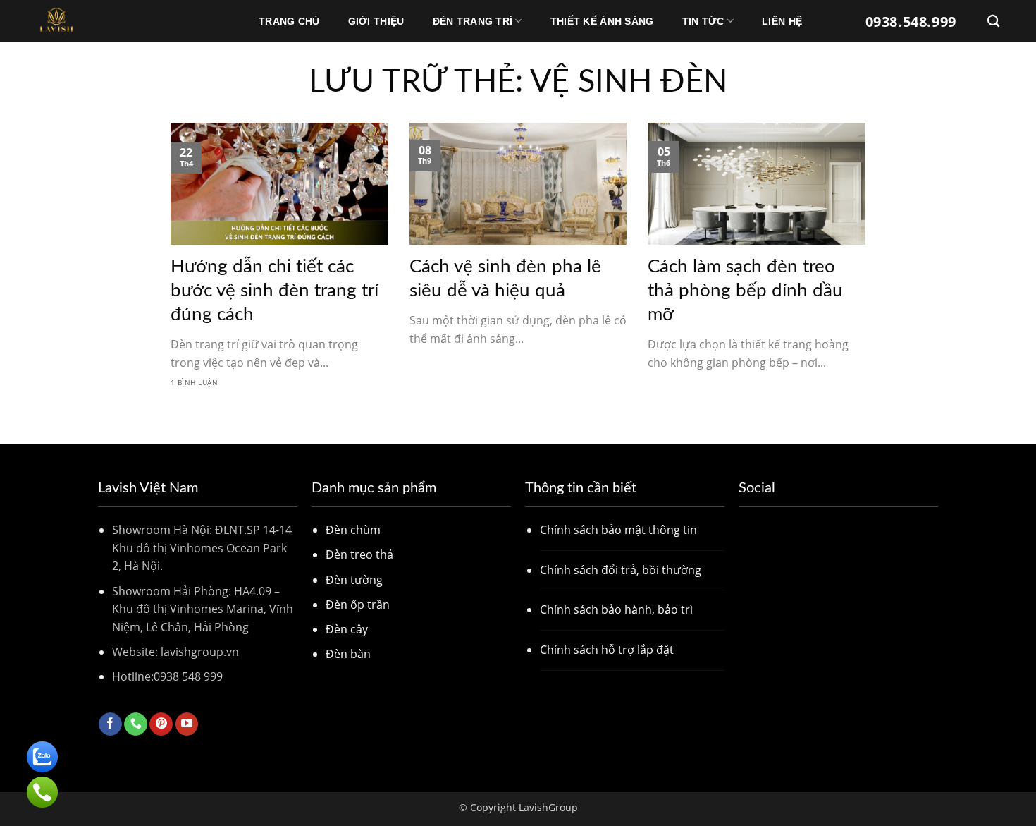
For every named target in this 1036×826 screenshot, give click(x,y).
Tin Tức (703, 21)
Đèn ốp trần (358, 604)
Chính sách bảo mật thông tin (618, 529)
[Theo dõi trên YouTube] (187, 724)
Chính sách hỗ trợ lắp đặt (607, 649)
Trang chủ (289, 21)
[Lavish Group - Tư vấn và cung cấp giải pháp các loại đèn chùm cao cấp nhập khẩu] (107, 21)
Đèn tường (354, 580)
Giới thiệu (376, 21)
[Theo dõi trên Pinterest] (161, 724)
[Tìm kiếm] (993, 21)
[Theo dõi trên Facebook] (110, 724)
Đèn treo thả (359, 554)
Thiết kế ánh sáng (602, 21)
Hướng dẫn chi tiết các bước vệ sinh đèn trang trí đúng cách (274, 290)
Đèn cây (347, 629)
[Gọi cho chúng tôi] (135, 724)
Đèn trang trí (473, 21)
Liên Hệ (782, 21)
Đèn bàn (348, 654)
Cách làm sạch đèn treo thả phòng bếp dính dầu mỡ (745, 290)
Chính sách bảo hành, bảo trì (616, 609)
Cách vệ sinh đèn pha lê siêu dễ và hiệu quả (505, 278)
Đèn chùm (353, 529)
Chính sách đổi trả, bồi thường (620, 570)
